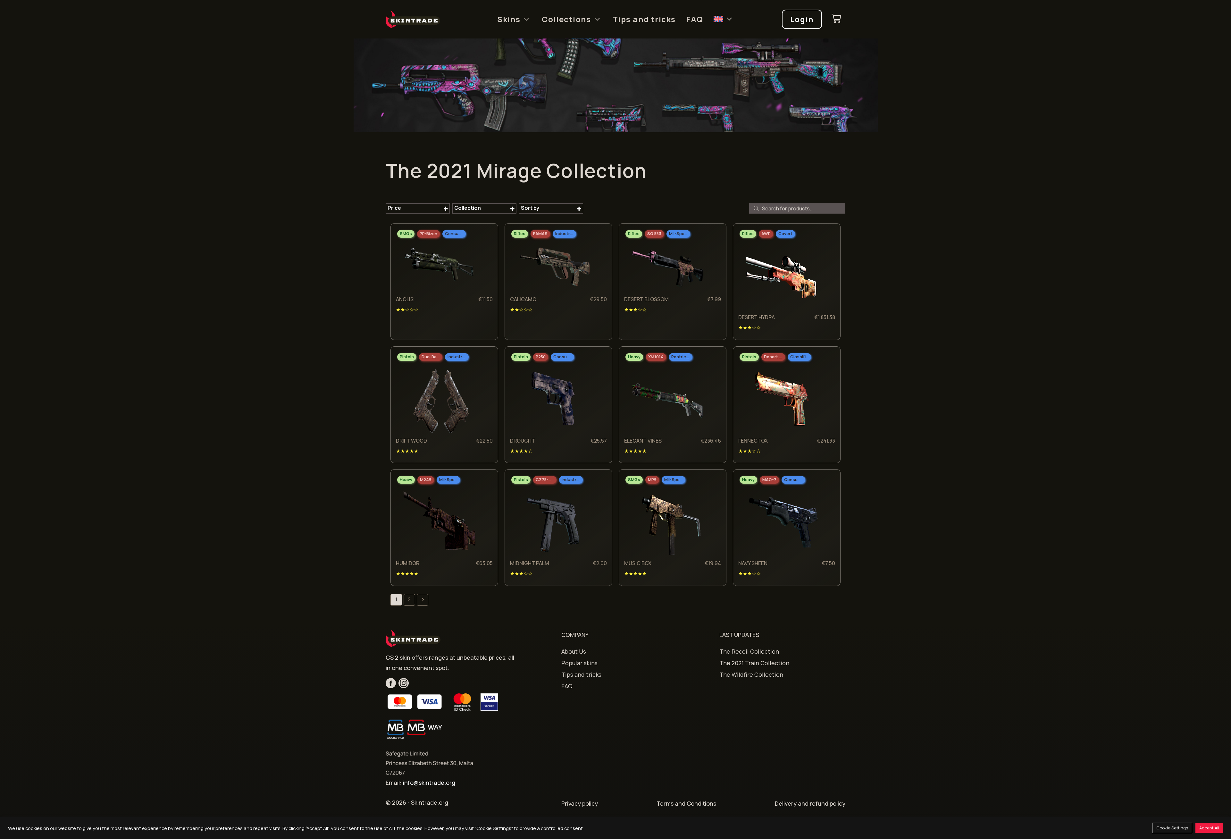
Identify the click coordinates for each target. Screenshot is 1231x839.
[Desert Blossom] (668, 268)
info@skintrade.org (429, 782)
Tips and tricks (644, 19)
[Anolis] (439, 268)
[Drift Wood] (439, 400)
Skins (508, 19)
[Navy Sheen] (782, 523)
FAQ (694, 19)
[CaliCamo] (554, 268)
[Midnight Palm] (554, 523)
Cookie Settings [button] (1172, 828)
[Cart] (836, 19)
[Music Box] (668, 523)
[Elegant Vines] (668, 400)
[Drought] (554, 400)
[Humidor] (439, 523)
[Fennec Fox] (782, 400)
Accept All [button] (1209, 828)
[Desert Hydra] (782, 277)
